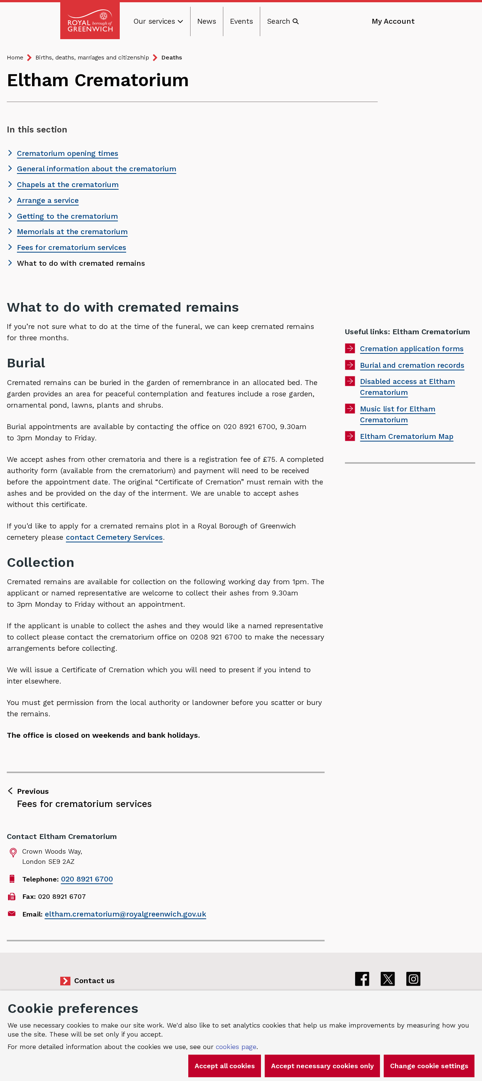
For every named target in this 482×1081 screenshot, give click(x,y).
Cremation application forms (412, 348)
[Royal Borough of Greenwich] (90, 20)
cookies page (236, 1047)
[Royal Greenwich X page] (388, 979)
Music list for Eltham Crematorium (397, 415)
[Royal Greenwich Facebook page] (362, 979)
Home (15, 57)
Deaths (171, 57)
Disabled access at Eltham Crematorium (407, 387)
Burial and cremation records (412, 365)
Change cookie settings (429, 1066)
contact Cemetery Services (114, 537)
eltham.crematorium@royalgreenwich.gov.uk (125, 914)
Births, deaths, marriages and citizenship (92, 57)
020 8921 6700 (87, 879)
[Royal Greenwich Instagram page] (413, 979)
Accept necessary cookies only (322, 1066)
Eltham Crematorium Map (406, 436)
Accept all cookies (225, 1066)
